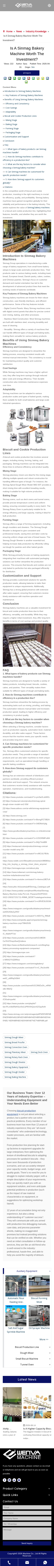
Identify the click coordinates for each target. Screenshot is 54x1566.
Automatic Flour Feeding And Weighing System (16, 1300)
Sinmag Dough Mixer (14, 1037)
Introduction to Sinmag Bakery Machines (22, 91)
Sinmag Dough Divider (15, 1072)
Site (33, 67)
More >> (44, 1339)
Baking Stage (11, 124)
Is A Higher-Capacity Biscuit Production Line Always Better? (35, 1428)
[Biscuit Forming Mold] (39, 1285)
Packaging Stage (13, 132)
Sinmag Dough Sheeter (15, 1062)
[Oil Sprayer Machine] (39, 1315)
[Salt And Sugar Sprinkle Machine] (15, 1315)
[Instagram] (19, 1480)
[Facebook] (4, 1480)
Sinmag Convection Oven (16, 1047)
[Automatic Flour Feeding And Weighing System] (15, 1285)
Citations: (8, 187)
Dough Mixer (27, 1352)
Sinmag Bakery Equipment (16, 1067)
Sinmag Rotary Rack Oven (16, 1057)
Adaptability (11, 111)
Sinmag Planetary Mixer (15, 1052)
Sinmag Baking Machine (15, 1077)
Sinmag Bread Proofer (15, 1042)
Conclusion (9, 140)
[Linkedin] (9, 1480)
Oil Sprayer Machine (39, 1328)
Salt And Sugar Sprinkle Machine (16, 1330)
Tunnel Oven (27, 1364)
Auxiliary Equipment (27, 1271)
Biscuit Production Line (27, 1347)
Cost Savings (11, 107)
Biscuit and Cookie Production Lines (20, 116)
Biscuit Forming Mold (39, 1300)
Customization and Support (16, 136)
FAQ (6, 145)
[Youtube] (14, 1480)
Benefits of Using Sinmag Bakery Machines (23, 99)
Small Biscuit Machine (27, 1358)
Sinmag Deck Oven (39, 1052)
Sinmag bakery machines (38, 207)
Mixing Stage (11, 120)
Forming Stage (12, 128)
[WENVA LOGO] (22, 1454)
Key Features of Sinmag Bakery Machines (24, 95)
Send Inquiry (27, 1543)
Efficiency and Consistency (17, 103)
